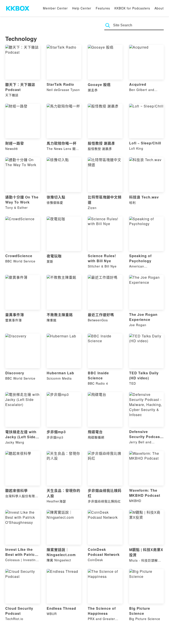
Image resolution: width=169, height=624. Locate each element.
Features (103, 8)
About (159, 8)
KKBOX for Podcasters (132, 8)
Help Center (81, 8)
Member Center (55, 8)
